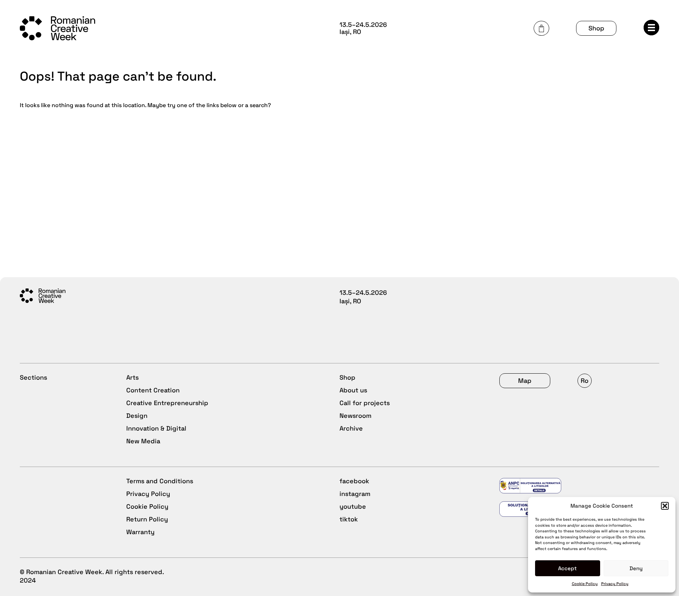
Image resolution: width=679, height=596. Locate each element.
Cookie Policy (585, 583)
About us (353, 390)
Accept (567, 568)
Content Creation (153, 390)
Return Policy (147, 519)
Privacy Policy (614, 583)
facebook (354, 481)
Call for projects (365, 403)
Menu (651, 27)
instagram (355, 494)
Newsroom (355, 415)
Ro (584, 380)
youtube (353, 506)
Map (525, 380)
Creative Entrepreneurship (167, 403)
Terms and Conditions (159, 481)
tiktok (349, 519)
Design (136, 415)
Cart (541, 28)
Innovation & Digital (156, 428)
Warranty (140, 532)
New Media (143, 441)
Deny (636, 568)
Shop (596, 28)
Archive (351, 428)
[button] (664, 505)
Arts (132, 377)
